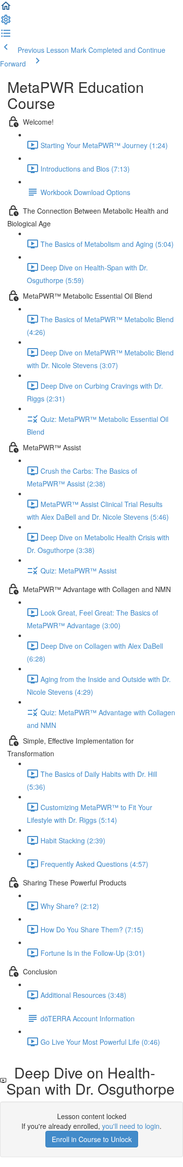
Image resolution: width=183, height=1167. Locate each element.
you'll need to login (131, 1126)
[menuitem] (6, 22)
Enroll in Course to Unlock (92, 1139)
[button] (6, 9)
